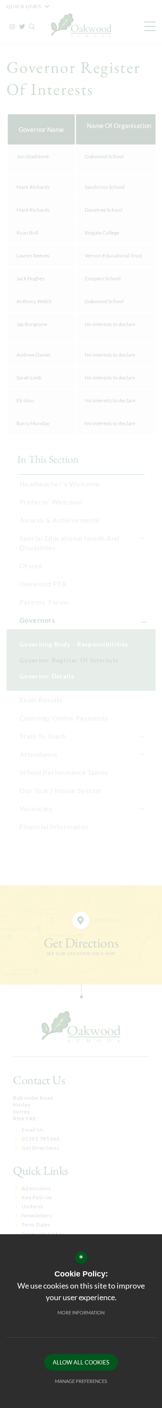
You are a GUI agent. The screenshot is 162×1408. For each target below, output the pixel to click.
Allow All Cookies (81, 1362)
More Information (81, 1312)
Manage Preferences (81, 1381)
